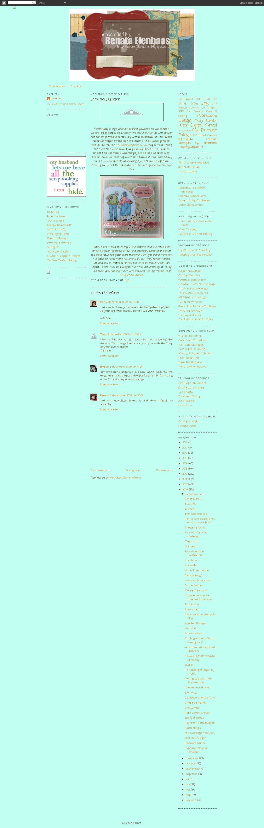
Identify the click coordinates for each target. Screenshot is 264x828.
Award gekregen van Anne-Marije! (198, 680)
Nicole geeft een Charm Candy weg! (200, 640)
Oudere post (164, 470)
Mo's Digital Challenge (192, 349)
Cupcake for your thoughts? (196, 750)
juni (188, 784)
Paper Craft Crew (190, 302)
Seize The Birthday (190, 362)
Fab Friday (185, 392)
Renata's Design (57, 238)
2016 (185, 453)
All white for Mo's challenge (196, 534)
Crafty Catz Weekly (191, 387)
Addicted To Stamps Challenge (191, 190)
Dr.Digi (194, 103)
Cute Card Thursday (191, 340)
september (193, 769)
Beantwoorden (109, 323)
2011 (185, 479)
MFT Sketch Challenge (192, 297)
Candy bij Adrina (196, 703)
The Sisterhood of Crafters (195, 319)
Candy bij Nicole (195, 527)
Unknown (56, 98)
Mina (103, 334)
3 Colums (190, 504)
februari (191, 800)
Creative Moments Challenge (197, 284)
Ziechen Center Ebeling (62, 260)
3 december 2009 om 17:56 (126, 367)
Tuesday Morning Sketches (195, 255)
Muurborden (57, 86)
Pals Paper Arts (188, 358)
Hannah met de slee (197, 687)
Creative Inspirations (192, 280)
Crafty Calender (189, 421)
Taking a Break (194, 718)
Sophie (189, 665)
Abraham (191, 560)
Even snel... (191, 628)
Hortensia (191, 546)
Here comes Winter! (197, 713)
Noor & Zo (185, 405)
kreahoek (210, 143)
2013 (185, 468)
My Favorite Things (197, 132)
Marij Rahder (205, 121)
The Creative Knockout (192, 367)
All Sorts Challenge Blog (193, 163)
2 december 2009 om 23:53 (124, 334)
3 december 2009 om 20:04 (126, 395)
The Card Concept (190, 311)
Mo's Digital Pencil (58, 234)
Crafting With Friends (192, 383)
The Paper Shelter (58, 251)
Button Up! (191, 609)
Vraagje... (190, 509)
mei (188, 790)
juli (188, 779)
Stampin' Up (188, 143)
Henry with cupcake (197, 580)
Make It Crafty (56, 229)
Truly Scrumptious (127, 145)
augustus (192, 774)
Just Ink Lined (55, 221)
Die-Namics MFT (190, 99)
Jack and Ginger (105, 99)
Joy (205, 103)
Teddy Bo (53, 247)
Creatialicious (187, 426)
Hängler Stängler (195, 623)
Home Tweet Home (197, 570)
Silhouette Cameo (197, 139)
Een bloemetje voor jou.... (200, 733)
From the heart (56, 216)
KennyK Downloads (59, 225)
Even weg (191, 692)
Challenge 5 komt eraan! (200, 698)
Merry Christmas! (196, 590)
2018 (185, 442)
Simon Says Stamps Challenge (197, 306)
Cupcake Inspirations (192, 196)
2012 (185, 474)
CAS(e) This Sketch (190, 336)
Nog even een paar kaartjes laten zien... (198, 597)
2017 (185, 448)
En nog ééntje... (193, 585)
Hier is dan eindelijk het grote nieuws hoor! (200, 521)
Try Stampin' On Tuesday (194, 250)
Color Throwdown (189, 271)
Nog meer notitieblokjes (200, 723)
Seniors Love (192, 604)
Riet (102, 302)
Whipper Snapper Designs (63, 256)
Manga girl (191, 541)
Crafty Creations (189, 275)
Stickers (76, 86)
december (193, 494)
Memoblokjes (193, 728)
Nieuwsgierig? (193, 575)
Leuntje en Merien (203, 107)
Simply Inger (192, 708)
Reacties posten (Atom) (125, 478)
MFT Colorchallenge (191, 345)
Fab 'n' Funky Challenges (193, 288)
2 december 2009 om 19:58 (122, 302)
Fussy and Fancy (189, 396)
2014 (185, 463)
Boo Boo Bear (194, 633)
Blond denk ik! (193, 499)
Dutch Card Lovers (190, 205)
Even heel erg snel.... (196, 514)
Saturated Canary (59, 243)
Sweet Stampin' (188, 171)
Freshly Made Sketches (193, 293)
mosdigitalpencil (190, 147)
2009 (185, 489)
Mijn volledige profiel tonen (65, 104)
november (192, 758)
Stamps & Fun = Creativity (195, 234)
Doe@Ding (53, 212)
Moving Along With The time (196, 353)
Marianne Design (197, 118)
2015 (185, 458)
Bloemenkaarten (195, 743)
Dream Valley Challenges (194, 200)
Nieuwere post (100, 470)
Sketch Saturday (188, 167)
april (189, 795)
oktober (191, 763)
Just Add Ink (186, 401)
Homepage (133, 470)
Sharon (104, 367)
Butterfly (190, 565)
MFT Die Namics (190, 111)
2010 (185, 484)
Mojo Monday (187, 229)
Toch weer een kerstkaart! (194, 553)
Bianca (104, 395)
